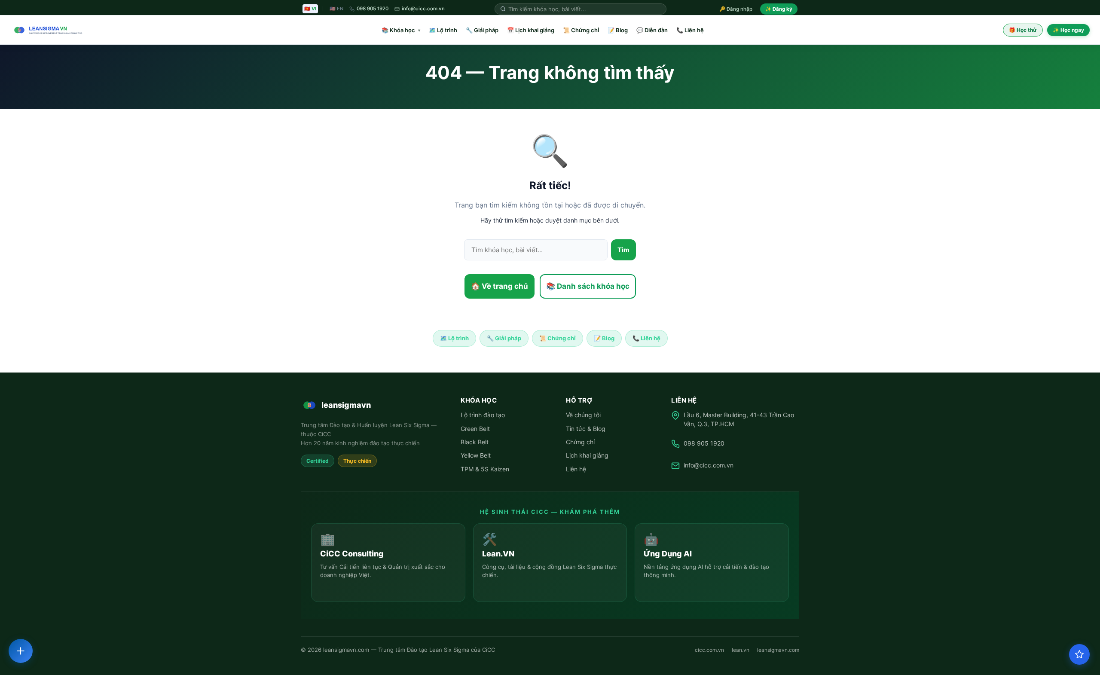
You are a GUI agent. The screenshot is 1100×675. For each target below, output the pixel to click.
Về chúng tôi (583, 414)
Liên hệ (576, 469)
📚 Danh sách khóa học (587, 286)
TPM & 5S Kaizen (485, 469)
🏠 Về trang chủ (499, 286)
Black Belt (475, 442)
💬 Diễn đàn (652, 30)
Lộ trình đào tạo (483, 414)
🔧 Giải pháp (482, 30)
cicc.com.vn (709, 650)
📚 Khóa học (401, 30)
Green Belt (475, 428)
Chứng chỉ (580, 442)
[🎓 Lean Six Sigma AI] (1079, 654)
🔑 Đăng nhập (735, 9)
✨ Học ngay (1068, 30)
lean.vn (740, 650)
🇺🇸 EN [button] (336, 9)
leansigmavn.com (778, 650)
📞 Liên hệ (690, 30)
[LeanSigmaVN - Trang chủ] (46, 30)
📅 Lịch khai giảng (530, 30)
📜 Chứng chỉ (581, 30)
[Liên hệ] (21, 651)
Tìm (623, 250)
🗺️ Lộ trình (443, 30)
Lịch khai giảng (587, 455)
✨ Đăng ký (778, 9)
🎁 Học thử (1023, 30)
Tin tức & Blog (585, 428)
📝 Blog (618, 30)
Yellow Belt (476, 455)
